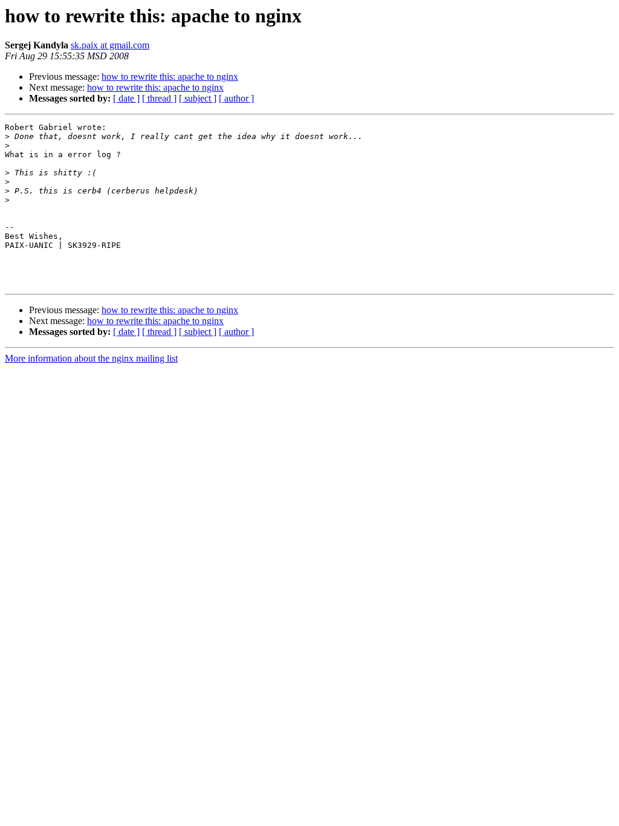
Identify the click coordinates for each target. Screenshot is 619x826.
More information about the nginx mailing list (91, 358)
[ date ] (126, 98)
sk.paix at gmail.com (110, 45)
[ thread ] (159, 98)
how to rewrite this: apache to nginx (170, 76)
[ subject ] (197, 98)
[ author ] (236, 98)
